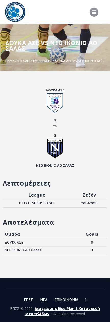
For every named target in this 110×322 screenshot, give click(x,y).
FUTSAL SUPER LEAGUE (34, 61)
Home (10, 61)
